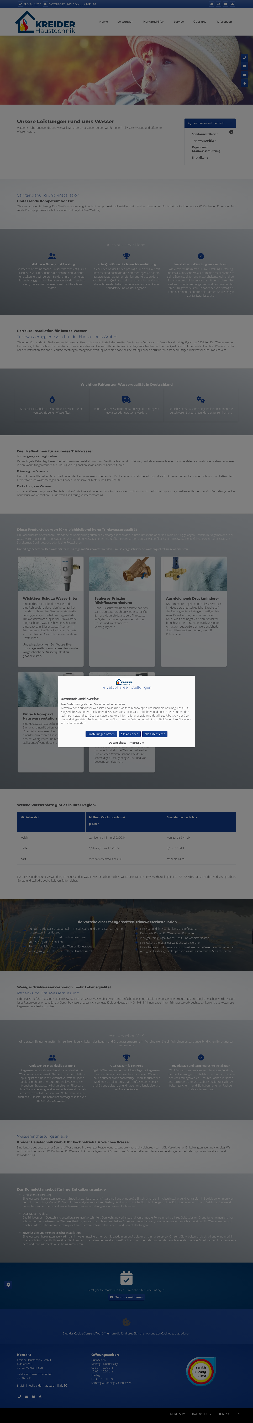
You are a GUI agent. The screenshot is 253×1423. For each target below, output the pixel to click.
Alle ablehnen (129, 734)
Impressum (136, 743)
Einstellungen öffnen (101, 734)
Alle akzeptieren (155, 734)
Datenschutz (117, 743)
